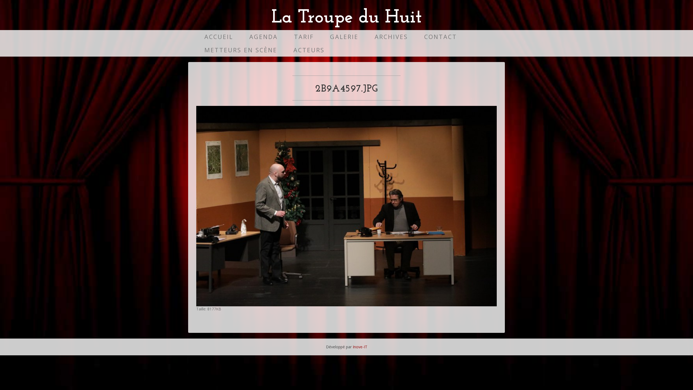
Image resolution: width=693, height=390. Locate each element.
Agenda (263, 37)
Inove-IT (360, 346)
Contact (440, 37)
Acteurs (309, 50)
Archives (391, 37)
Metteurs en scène (240, 50)
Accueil (218, 37)
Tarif (304, 37)
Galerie (344, 37)
